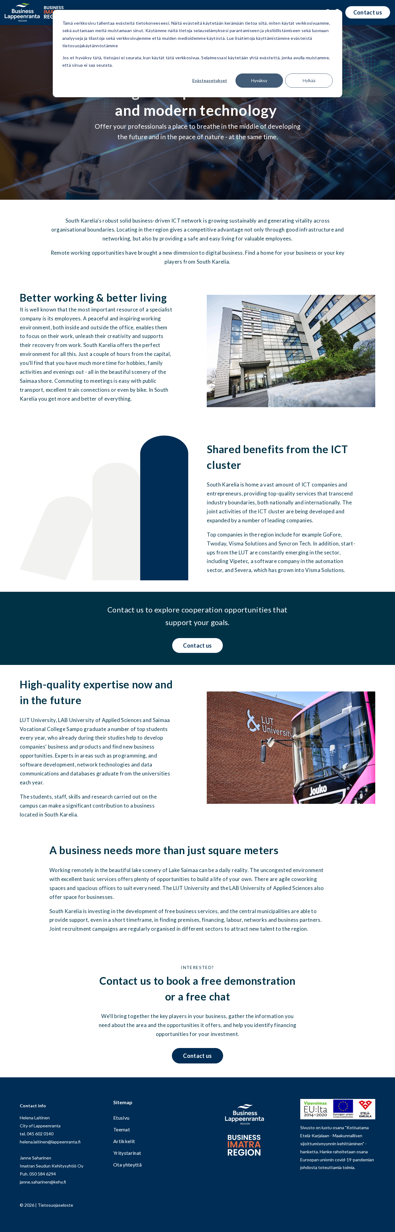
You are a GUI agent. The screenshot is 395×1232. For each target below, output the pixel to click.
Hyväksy (259, 80)
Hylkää (309, 80)
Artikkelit (124, 1141)
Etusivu (121, 1118)
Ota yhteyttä (127, 1164)
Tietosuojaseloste (55, 1205)
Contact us (367, 12)
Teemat (121, 1129)
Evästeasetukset (209, 80)
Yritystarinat (127, 1153)
